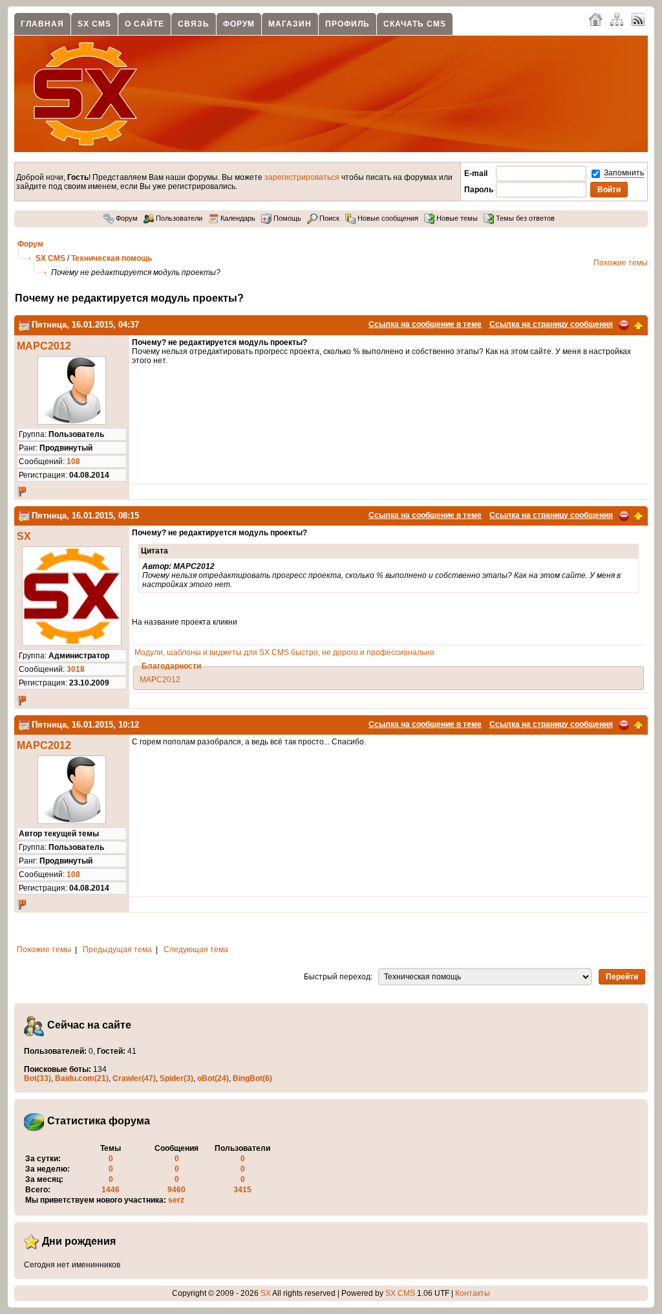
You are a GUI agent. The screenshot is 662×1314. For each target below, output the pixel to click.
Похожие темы (620, 262)
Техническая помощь (111, 258)
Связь (193, 23)
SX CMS (94, 23)
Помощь (286, 218)
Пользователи (178, 218)
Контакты (472, 1293)
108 (73, 461)
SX (24, 536)
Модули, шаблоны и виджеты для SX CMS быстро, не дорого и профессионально (284, 652)
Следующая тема (196, 949)
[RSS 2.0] (638, 19)
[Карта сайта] (616, 19)
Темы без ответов (524, 218)
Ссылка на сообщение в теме (425, 324)
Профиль (347, 23)
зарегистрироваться (301, 177)
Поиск (328, 218)
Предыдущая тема (117, 949)
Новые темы (456, 218)
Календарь (237, 218)
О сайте (144, 23)
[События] (24, 324)
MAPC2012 (44, 345)
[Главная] (595, 19)
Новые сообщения (387, 218)
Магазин (290, 23)
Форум (239, 23)
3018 (76, 669)
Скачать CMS (414, 23)
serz (176, 1200)
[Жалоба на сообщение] (624, 324)
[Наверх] (638, 324)
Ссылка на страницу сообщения (551, 324)
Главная (42, 23)
